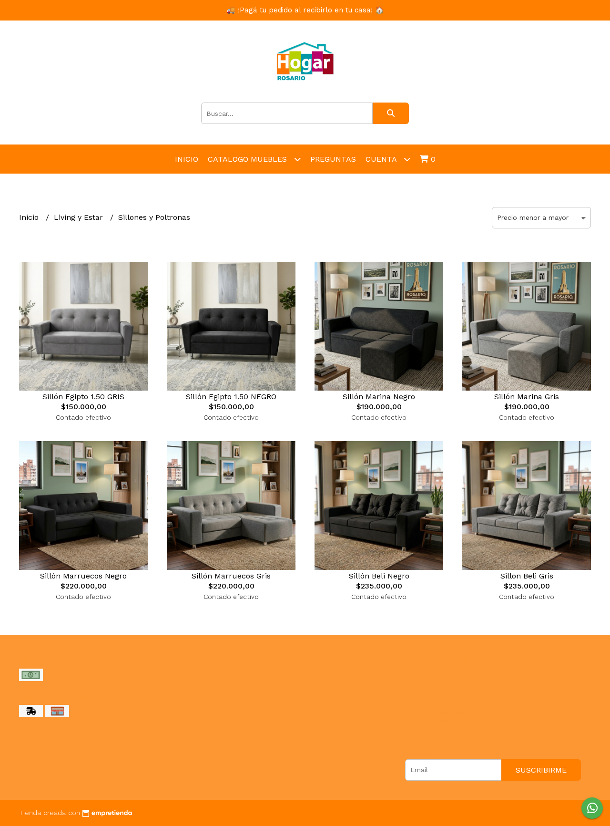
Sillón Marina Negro (379, 396)
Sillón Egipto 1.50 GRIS (83, 396)
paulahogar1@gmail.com (454, 712)
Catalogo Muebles (248, 159)
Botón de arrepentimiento (455, 732)
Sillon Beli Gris (526, 575)
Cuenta (382, 159)
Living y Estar (79, 217)
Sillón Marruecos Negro (83, 575)
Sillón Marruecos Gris (231, 575)
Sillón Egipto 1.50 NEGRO (231, 396)
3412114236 (431, 722)
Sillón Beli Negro (379, 575)
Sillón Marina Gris (526, 396)
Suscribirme (541, 769)
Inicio (186, 159)
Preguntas (333, 159)
